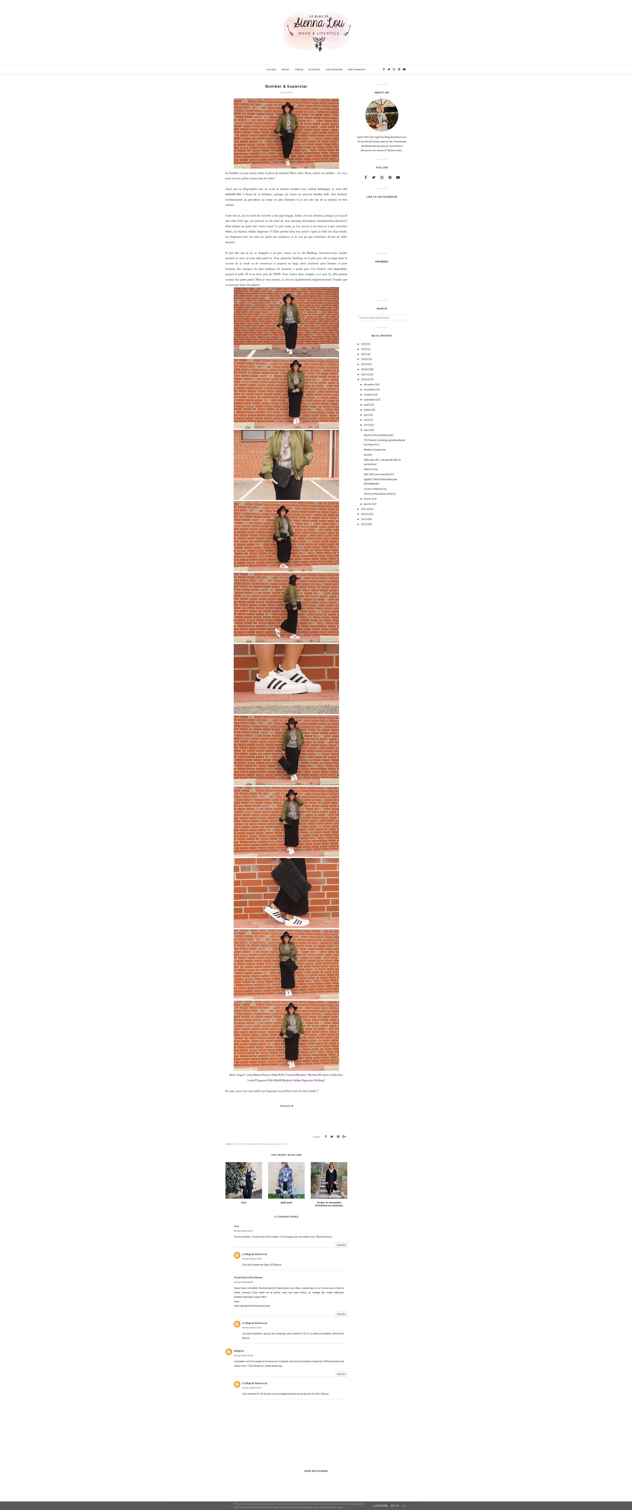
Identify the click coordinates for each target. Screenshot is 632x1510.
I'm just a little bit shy (375, 488)
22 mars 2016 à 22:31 (243, 1231)
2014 (364, 513)
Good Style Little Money (248, 1277)
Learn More (380, 1505)
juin (366, 414)
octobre (368, 394)
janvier (367, 503)
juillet (367, 409)
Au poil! (368, 454)
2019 (364, 364)
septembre (369, 399)
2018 (364, 369)
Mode (276, 1144)
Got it (395, 1505)
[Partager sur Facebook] (325, 1136)
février (367, 498)
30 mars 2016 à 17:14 (251, 1327)
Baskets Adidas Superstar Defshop (303, 1080)
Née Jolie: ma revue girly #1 (379, 474)
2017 (364, 374)
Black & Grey (371, 469)
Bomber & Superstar (375, 449)
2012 (364, 524)
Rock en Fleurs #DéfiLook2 (379, 435)
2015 (364, 508)
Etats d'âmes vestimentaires (253, 1144)
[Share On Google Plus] (344, 1136)
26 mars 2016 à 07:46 (243, 1355)
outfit (285, 1144)
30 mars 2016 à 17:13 (251, 1258)
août (366, 404)
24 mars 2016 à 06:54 (243, 1282)
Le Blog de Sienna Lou (254, 1254)
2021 (364, 354)
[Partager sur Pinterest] (338, 1136)
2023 (364, 343)
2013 (364, 519)
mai (366, 419)
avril (366, 424)
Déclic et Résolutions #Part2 (380, 493)
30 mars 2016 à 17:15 (251, 1388)
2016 (364, 379)
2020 (364, 359)
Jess (236, 1226)
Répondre (341, 1245)
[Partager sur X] (332, 1136)
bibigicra (239, 1350)
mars (366, 429)
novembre (369, 389)
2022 (364, 349)
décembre (369, 384)
